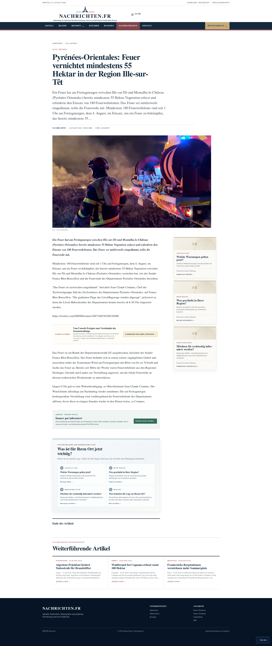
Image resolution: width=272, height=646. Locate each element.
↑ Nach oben (263, 640)
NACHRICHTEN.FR (61, 608)
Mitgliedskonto (221, 3)
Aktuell (49, 26)
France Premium (199, 610)
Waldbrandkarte (128, 26)
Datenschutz (154, 613)
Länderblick (198, 617)
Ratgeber (94, 26)
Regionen (109, 26)
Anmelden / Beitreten (198, 3)
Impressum (154, 610)
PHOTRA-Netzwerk (49, 631)
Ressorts (78, 26)
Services (147, 26)
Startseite (57, 43)
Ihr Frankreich (217, 26)
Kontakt (153, 617)
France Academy (199, 613)
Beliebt (63, 26)
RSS (195, 620)
